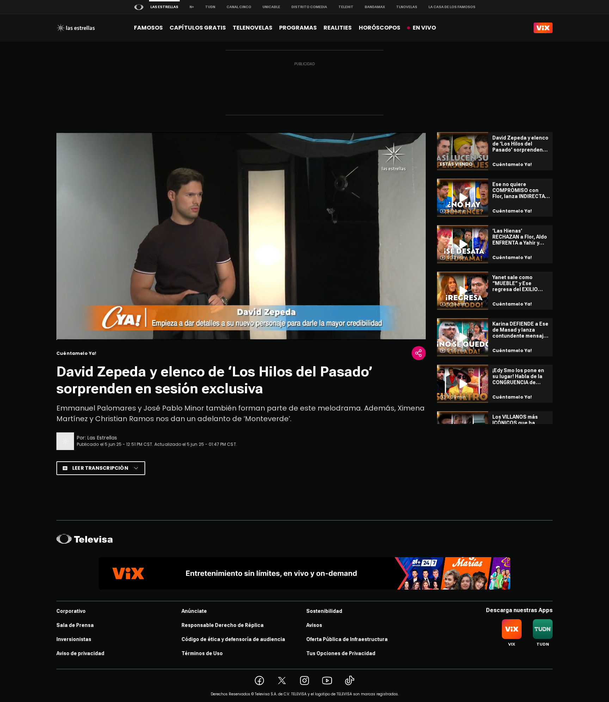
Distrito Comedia (309, 7)
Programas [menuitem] (298, 28)
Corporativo (71, 611)
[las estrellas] (75, 28)
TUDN (210, 7)
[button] (241, 235)
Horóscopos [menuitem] (379, 28)
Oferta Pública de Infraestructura (347, 639)
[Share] (419, 353)
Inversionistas (73, 639)
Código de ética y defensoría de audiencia (233, 639)
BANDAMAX (375, 7)
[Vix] (543, 28)
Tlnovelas (406, 7)
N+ (192, 7)
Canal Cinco (239, 7)
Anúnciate (194, 611)
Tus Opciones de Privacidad (340, 653)
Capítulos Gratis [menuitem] (198, 28)
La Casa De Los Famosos (452, 7)
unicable (271, 7)
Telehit (345, 7)
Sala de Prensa (75, 625)
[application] (241, 236)
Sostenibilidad (324, 611)
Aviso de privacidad (80, 653)
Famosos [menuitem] (148, 28)
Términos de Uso (202, 653)
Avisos (314, 625)
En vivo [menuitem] (424, 28)
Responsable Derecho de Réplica (223, 625)
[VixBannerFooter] (304, 573)
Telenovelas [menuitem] (252, 28)
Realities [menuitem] (338, 28)
